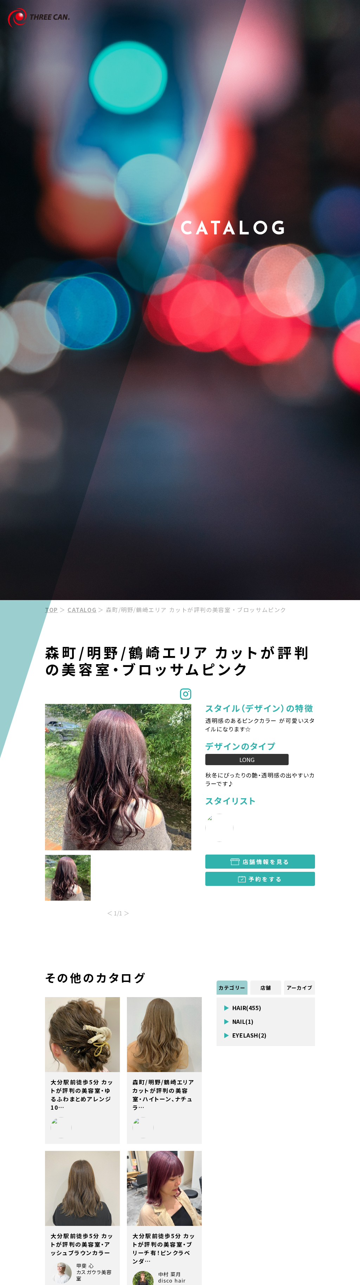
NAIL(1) (243, 1021)
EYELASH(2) (249, 1035)
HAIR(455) (247, 1007)
